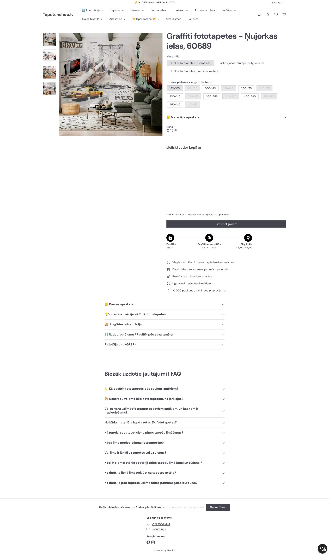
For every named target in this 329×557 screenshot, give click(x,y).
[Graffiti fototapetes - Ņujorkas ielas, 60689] (226, 163)
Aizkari (180, 10)
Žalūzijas (227, 10)
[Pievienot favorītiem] (281, 159)
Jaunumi (193, 19)
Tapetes (115, 10)
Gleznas (136, 10)
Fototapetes (159, 10)
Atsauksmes (173, 19)
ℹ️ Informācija (91, 10)
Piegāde (192, 214)
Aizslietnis (116, 19)
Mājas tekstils (91, 19)
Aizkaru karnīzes (205, 10)
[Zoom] (110, 84)
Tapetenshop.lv (58, 14)
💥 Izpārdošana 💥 (144, 19)
